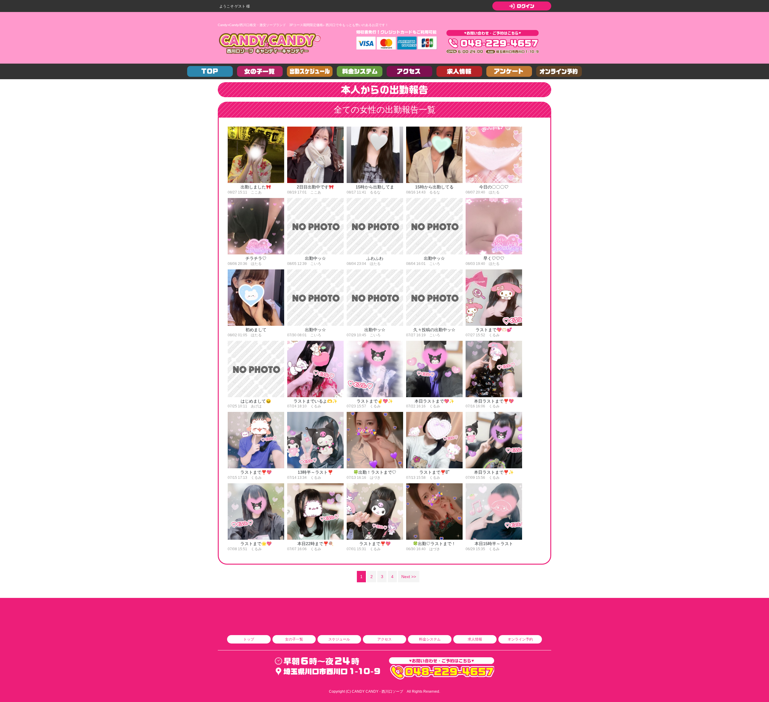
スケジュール (339, 639)
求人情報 (475, 639)
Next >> (408, 576)
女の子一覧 (294, 639)
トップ (248, 639)
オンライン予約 (520, 639)
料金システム (430, 639)
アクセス (384, 639)
